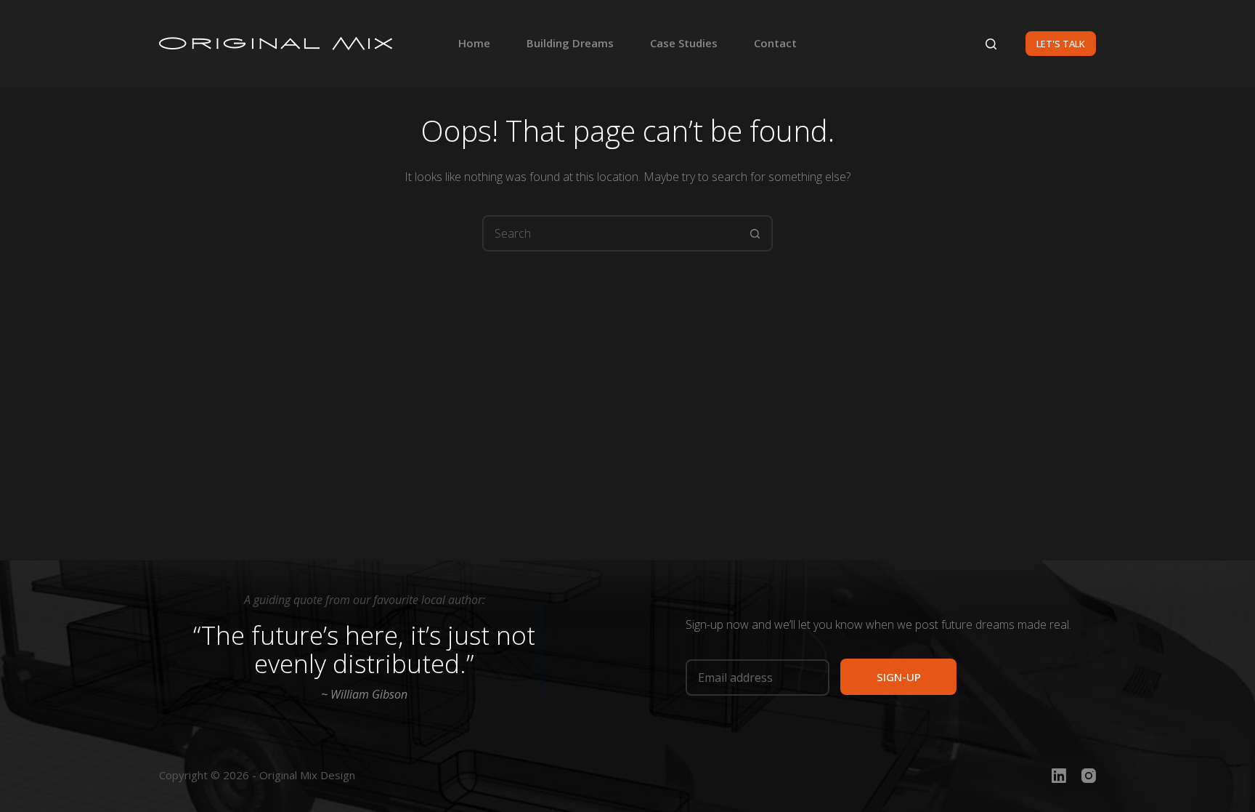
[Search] (991, 44)
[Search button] (754, 233)
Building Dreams (570, 43)
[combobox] (611, 233)
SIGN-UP (899, 677)
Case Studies (684, 43)
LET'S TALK (1060, 43)
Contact (775, 43)
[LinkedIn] (1059, 775)
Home (474, 43)
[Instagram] (1088, 775)
